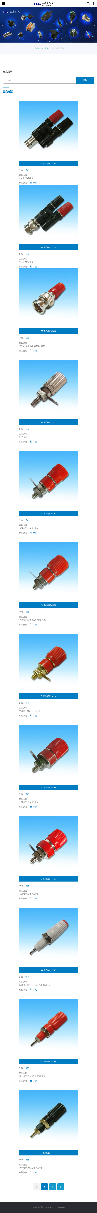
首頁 (37, 48)
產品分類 (8, 91)
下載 (34, 183)
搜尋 (85, 80)
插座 (47, 48)
